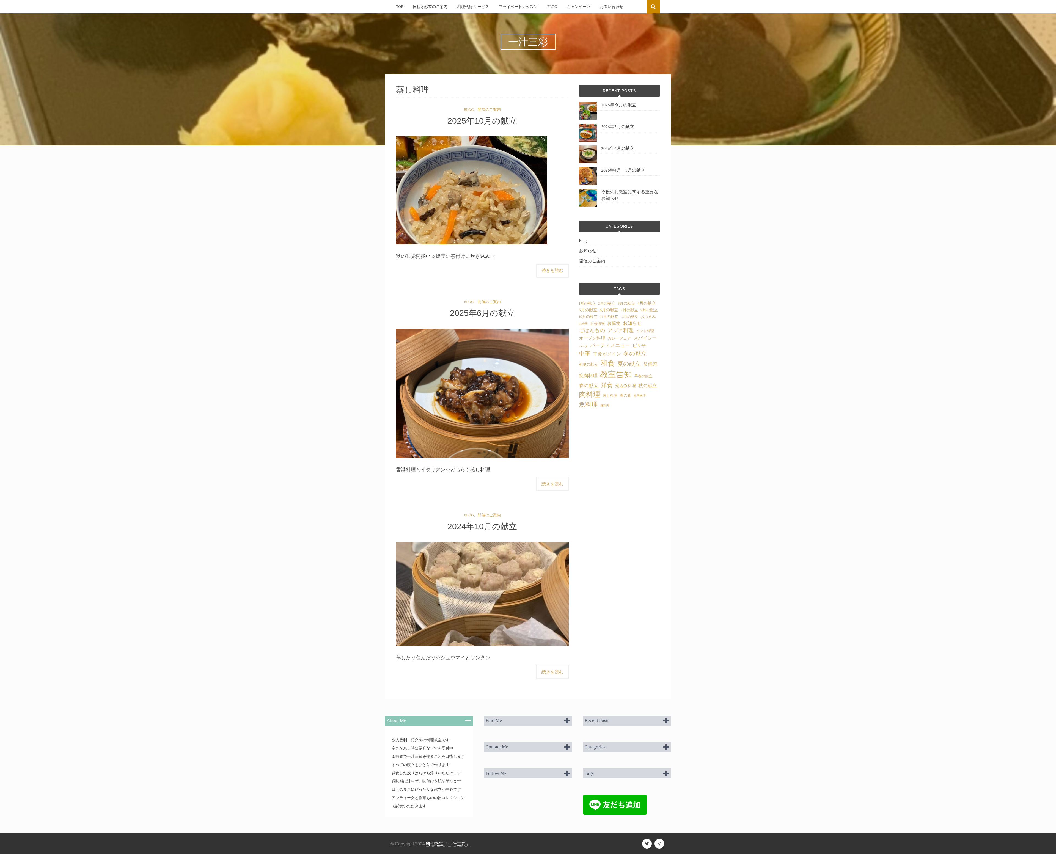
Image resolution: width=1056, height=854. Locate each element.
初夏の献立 (588, 364)
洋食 (607, 385)
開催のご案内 (489, 109)
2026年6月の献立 (617, 148)
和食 (608, 363)
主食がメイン (607, 354)
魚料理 (588, 405)
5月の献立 (588, 310)
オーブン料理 (592, 338)
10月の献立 (588, 316)
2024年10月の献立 (482, 526)
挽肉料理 (588, 376)
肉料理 (589, 394)
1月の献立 (587, 303)
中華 (584, 353)
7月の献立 (629, 310)
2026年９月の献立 (618, 105)
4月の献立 (646, 303)
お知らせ (587, 251)
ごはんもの (592, 330)
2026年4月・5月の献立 (623, 170)
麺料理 (604, 406)
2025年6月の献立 (482, 313)
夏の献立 (629, 364)
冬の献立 (635, 353)
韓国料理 (640, 396)
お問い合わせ (611, 6)
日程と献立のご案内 (430, 6)
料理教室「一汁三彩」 (448, 844)
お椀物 (613, 323)
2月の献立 (606, 303)
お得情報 (597, 323)
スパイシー (645, 338)
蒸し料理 (610, 395)
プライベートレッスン (518, 6)
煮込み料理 (625, 386)
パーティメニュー (610, 345)
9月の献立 (649, 310)
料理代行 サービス (473, 6)
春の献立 (589, 385)
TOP (399, 6)
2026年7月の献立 (617, 127)
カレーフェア (619, 338)
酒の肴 (625, 395)
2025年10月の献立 (482, 120)
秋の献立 (647, 386)
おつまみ (648, 316)
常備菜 (650, 364)
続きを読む (552, 271)
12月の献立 (629, 317)
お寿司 (583, 324)
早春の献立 (643, 376)
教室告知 (616, 375)
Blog (552, 6)
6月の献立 (609, 310)
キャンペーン (578, 6)
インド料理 (645, 331)
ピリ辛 (639, 346)
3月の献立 (626, 303)
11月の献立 (609, 316)
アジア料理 (620, 330)
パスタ (583, 346)
